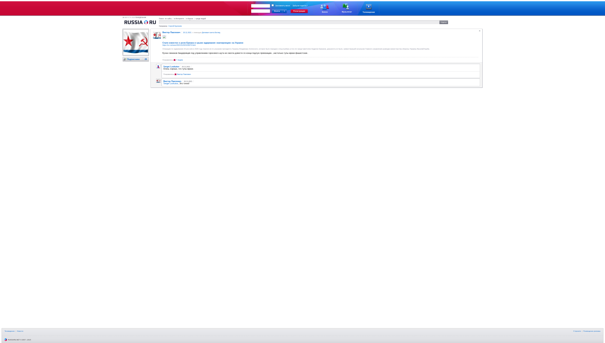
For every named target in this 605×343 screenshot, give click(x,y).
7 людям (179, 60)
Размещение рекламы (591, 331)
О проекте (577, 331)
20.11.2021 (187, 32)
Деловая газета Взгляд (211, 32)
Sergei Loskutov (170, 83)
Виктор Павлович (184, 74)
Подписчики (133, 59)
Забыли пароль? (300, 6)
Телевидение (10, 331)
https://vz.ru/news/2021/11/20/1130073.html (179, 45)
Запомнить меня (282, 6)
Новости (20, 331)
